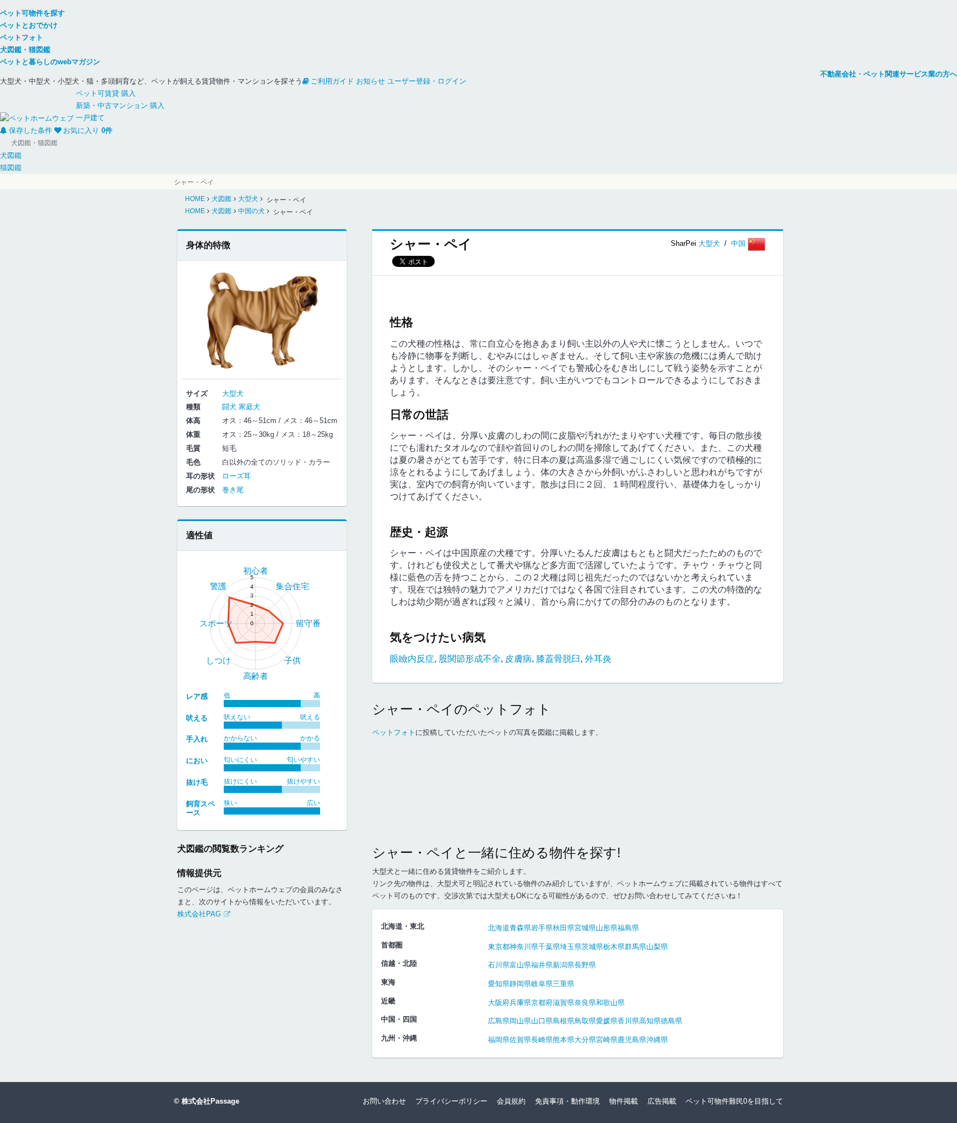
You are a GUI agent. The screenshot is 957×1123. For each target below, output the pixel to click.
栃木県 (614, 946)
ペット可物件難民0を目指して (734, 1101)
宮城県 (585, 928)
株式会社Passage (210, 1101)
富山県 (520, 965)
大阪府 (499, 1002)
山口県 (542, 1021)
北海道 (499, 928)
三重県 (563, 984)
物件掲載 (623, 1101)
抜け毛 (197, 782)
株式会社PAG (199, 914)
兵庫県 (520, 1002)
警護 (218, 586)
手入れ (197, 739)
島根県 (563, 1021)
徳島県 (671, 1021)
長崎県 (542, 1040)
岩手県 (542, 928)
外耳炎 (598, 658)
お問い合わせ (384, 1101)
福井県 (542, 965)
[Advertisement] (577, 801)
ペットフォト (393, 732)
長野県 (585, 965)
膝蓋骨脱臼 (558, 658)
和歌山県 (610, 1002)
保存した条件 (30, 130)
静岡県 (520, 984)
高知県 (650, 1021)
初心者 (255, 570)
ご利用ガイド (332, 81)
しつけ (218, 660)
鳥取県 (585, 1021)
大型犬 (709, 243)
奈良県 (585, 1002)
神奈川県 (524, 946)
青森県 (520, 928)
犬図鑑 (11, 155)
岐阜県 (542, 984)
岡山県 (520, 1021)
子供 (292, 660)
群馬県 (635, 946)
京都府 (542, 1002)
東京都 (499, 946)
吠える (197, 718)
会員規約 (511, 1101)
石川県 (499, 965)
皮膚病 (518, 658)
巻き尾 (233, 490)
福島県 (628, 928)
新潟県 (563, 965)
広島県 (499, 1021)
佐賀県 (520, 1040)
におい (197, 760)
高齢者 (255, 676)
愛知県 (499, 984)
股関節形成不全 (470, 658)
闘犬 (229, 407)
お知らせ (370, 81)
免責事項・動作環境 (567, 1101)
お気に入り (87, 130)
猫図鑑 (11, 167)
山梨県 (657, 946)
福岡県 (499, 1040)
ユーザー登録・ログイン (426, 81)
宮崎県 (607, 1040)
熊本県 (563, 1040)
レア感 (197, 696)
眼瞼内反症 (412, 658)
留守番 (308, 623)
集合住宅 (292, 586)
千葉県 (549, 946)
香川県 (628, 1021)
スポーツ (216, 623)
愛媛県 (607, 1021)
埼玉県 (571, 946)
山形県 (607, 928)
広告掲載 (661, 1101)
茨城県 (592, 946)
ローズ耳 (236, 476)
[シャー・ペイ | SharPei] (262, 319)
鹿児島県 (632, 1040)
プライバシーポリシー (451, 1101)
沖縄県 (657, 1040)
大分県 (585, 1040)
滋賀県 (563, 1002)
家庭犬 (249, 407)
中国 (739, 243)
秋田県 (563, 928)
